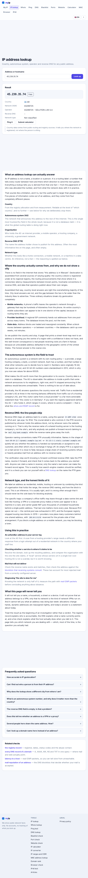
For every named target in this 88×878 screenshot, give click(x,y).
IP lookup (14, 7)
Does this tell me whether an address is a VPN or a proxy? (33, 716)
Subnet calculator (26, 122)
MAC (81, 7)
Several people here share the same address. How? (30, 723)
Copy (30, 94)
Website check (37, 843)
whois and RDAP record (23, 406)
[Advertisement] (44, 39)
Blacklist (44, 7)
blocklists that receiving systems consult (23, 570)
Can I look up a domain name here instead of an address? (32, 731)
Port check (35, 839)
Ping (30, 7)
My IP (5, 7)
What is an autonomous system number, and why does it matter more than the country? (42, 700)
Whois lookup (36, 825)
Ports (53, 7)
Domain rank (36, 861)
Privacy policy (65, 821)
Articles (34, 872)
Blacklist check (37, 836)
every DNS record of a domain (18, 752)
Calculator (72, 7)
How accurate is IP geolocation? (21, 677)
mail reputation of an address (18, 762)
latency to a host (12, 758)
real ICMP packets (69, 581)
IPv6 (14, 12)
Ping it (10, 122)
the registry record (13, 748)
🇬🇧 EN (76, 17)
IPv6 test (34, 868)
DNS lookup (50, 470)
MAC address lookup (39, 858)
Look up (77, 76)
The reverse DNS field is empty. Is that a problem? (29, 709)
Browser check (37, 865)
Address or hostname (14, 72)
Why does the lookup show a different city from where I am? (34, 691)
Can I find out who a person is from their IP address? (30, 684)
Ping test (34, 829)
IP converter (36, 850)
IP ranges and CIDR (39, 854)
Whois (23, 7)
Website (61, 7)
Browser (6, 12)
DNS (36, 7)
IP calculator (36, 847)
